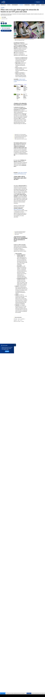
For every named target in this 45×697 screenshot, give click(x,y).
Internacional (27, 4)
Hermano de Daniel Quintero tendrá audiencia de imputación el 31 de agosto (29, 693)
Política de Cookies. (6, 349)
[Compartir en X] (4, 23)
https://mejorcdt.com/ (18, 209)
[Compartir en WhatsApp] (6, 23)
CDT (21, 320)
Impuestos (15, 320)
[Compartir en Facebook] (1, 23)
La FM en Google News (7, 28)
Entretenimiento (15, 4)
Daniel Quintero (16, 693)
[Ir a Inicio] (3, 2)
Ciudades (33, 4)
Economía (21, 4)
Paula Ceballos (4, 17)
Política (8, 4)
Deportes (38, 4)
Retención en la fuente (17, 321)
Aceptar (7, 351)
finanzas (22, 321)
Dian (18, 320)
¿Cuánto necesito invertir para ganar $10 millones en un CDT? (20, 80)
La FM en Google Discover (7, 30)
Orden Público (3, 4)
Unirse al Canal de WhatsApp (7, 25)
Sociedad (42, 4)
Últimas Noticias (2, 693)
